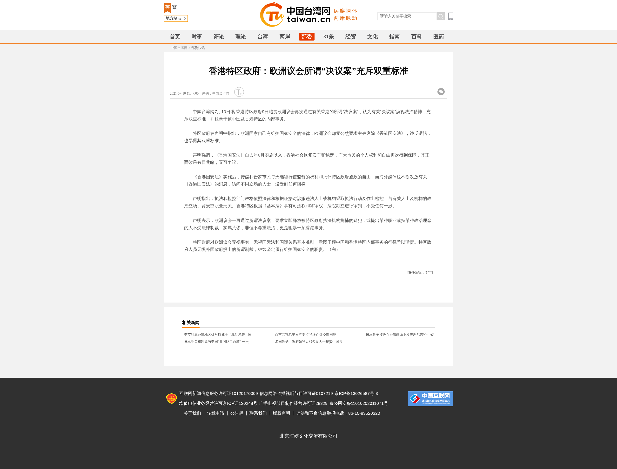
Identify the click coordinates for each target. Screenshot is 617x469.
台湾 (262, 37)
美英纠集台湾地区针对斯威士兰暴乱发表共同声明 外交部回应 (218, 335)
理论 (240, 37)
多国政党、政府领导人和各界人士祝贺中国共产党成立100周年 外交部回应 (308, 342)
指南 (394, 37)
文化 (372, 37)
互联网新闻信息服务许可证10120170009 (218, 393)
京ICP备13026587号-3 (356, 393)
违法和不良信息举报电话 (430, 398)
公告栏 (236, 413)
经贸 (350, 37)
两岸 (285, 37)
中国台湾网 (179, 48)
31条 (328, 37)
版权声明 (281, 413)
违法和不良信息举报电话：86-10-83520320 (338, 413)
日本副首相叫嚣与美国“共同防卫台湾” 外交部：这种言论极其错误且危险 (216, 342)
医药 (438, 37)
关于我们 (192, 413)
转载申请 (215, 413)
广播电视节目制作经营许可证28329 (293, 403)
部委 (307, 37)
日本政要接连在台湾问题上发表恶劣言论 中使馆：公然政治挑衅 (400, 335)
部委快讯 (198, 48)
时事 (197, 37)
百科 (416, 37)
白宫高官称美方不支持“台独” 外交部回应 (305, 335)
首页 (175, 37)
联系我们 (258, 413)
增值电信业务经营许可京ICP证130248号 (218, 403)
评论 (219, 37)
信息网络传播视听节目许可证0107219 (296, 393)
